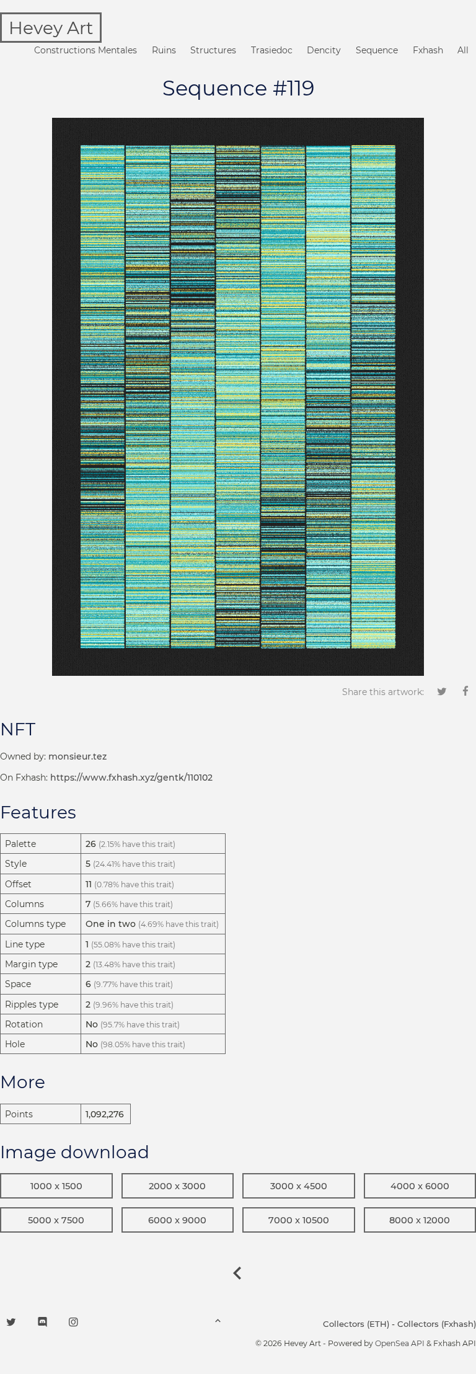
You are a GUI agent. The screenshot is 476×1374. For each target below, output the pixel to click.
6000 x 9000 (177, 1220)
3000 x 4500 (298, 1186)
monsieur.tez (77, 756)
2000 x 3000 (177, 1186)
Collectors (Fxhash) (436, 1324)
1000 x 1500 (56, 1186)
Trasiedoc (272, 50)
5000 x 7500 (56, 1220)
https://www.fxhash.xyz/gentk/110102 (131, 777)
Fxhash (428, 50)
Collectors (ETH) (356, 1324)
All (463, 50)
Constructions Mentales (85, 50)
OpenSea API (400, 1343)
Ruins (164, 50)
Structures (213, 50)
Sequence (377, 50)
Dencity (324, 50)
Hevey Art (51, 27)
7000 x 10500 (298, 1220)
